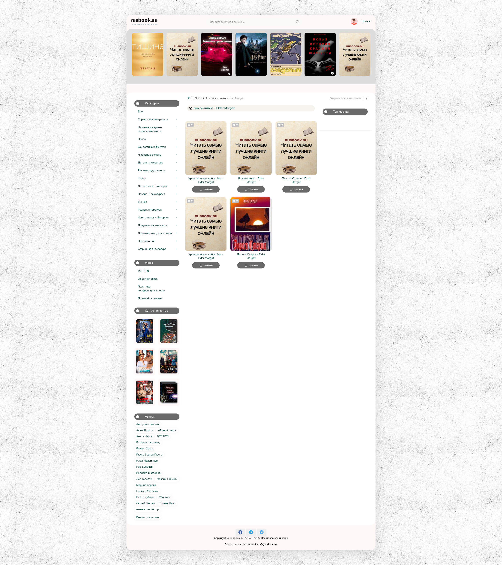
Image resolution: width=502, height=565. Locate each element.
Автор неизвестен (147, 424)
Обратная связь (148, 279)
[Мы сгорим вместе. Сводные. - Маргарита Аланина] (144, 392)
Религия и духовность (152, 170)
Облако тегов (218, 98)
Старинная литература (152, 249)
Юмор (142, 178)
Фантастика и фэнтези (152, 147)
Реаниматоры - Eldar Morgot (251, 180)
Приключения (146, 241)
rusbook (144, 21)
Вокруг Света (144, 448)
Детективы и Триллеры (152, 186)
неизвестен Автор (147, 509)
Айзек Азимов (167, 430)
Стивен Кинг (167, 503)
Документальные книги (152, 225)
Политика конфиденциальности (151, 288)
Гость (364, 21)
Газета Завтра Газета (149, 454)
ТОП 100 (143, 271)
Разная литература (150, 210)
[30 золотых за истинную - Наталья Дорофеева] (168, 361)
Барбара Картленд (148, 442)
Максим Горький (167, 479)
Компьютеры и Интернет (153, 217)
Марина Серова (146, 485)
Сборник (164, 497)
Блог (141, 111)
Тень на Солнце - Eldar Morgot (296, 180)
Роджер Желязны (147, 491)
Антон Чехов (144, 436)
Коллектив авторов (148, 473)
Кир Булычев (144, 467)
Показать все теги (147, 517)
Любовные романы (149, 155)
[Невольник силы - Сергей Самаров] (168, 331)
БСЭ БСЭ (162, 436)
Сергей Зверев (145, 503)
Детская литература (150, 162)
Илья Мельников (147, 461)
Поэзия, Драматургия (151, 194)
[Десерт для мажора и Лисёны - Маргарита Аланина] (144, 361)
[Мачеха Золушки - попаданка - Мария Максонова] (144, 331)
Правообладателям (150, 298)
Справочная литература (153, 119)
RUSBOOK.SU (200, 98)
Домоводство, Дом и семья (155, 233)
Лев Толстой (144, 479)
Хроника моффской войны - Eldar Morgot (205, 180)
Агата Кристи (144, 430)
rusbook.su (237, 538)
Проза (142, 139)
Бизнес (142, 202)
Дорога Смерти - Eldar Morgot (251, 256)
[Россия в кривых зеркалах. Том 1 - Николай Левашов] (168, 392)
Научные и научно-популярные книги (150, 129)
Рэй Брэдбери (145, 497)
